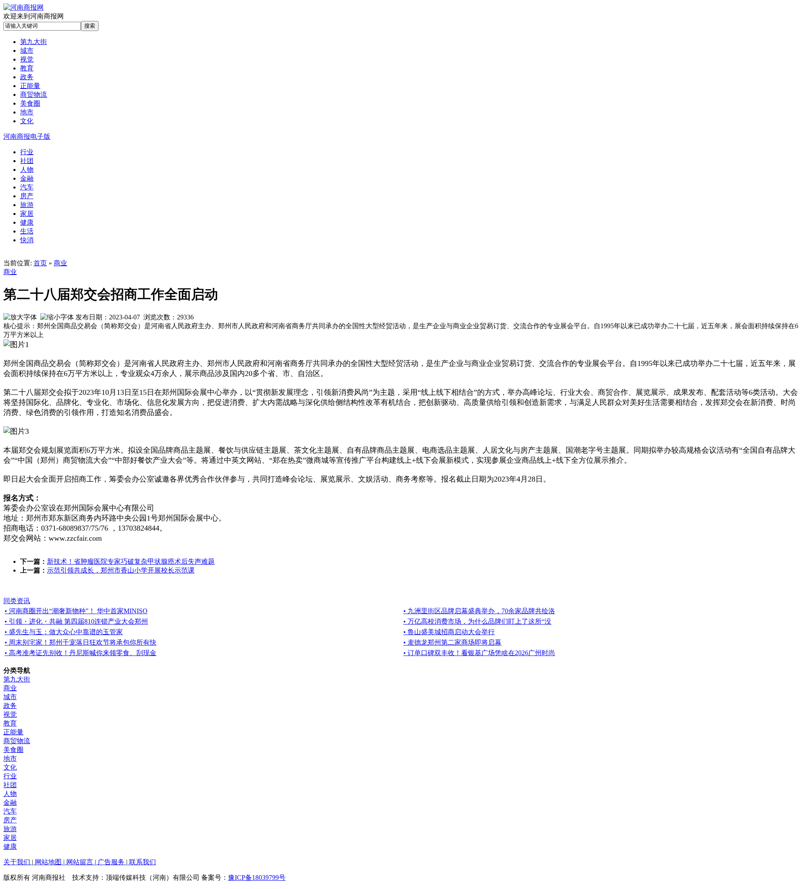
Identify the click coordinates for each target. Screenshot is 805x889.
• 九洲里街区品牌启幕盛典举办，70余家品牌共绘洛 (479, 610)
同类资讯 (16, 600)
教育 (10, 723)
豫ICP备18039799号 (257, 877)
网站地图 (48, 862)
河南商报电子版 (26, 136)
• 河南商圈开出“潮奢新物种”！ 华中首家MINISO (76, 610)
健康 (10, 846)
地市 (10, 758)
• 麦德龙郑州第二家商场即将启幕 (452, 642)
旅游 (10, 828)
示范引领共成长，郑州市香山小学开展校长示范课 (121, 570)
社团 (10, 784)
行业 (10, 776)
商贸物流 (16, 740)
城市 (10, 696)
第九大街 (16, 679)
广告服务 (111, 862)
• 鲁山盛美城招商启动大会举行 (449, 631)
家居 (10, 837)
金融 (10, 802)
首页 (40, 263)
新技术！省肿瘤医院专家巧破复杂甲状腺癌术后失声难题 (131, 561)
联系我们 (141, 862)
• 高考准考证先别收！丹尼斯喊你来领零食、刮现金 (80, 652)
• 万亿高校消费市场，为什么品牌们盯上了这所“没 (477, 621)
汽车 (10, 811)
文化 (10, 767)
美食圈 (13, 749)
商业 (60, 263)
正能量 (13, 732)
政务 (10, 705)
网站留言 (80, 862)
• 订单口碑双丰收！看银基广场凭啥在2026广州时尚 (479, 652)
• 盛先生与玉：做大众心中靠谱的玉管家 (64, 631)
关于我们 (17, 862)
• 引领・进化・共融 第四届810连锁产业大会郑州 (76, 621)
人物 (10, 793)
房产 (10, 820)
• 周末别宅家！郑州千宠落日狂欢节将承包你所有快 (80, 642)
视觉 (10, 714)
